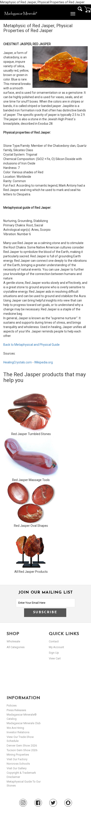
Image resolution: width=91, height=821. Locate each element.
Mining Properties (18, 754)
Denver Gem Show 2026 (22, 745)
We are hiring (15, 727)
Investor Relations (18, 732)
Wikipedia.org (43, 362)
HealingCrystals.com (17, 362)
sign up (54, 652)
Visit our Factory (17, 759)
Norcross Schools (18, 763)
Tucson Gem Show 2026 (22, 750)
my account (56, 647)
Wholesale (13, 641)
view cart (55, 658)
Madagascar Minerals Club (24, 723)
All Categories (16, 647)
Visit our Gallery (17, 768)
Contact (54, 641)
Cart (87, 9)
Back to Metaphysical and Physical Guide (31, 344)
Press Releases (16, 710)
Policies (12, 705)
